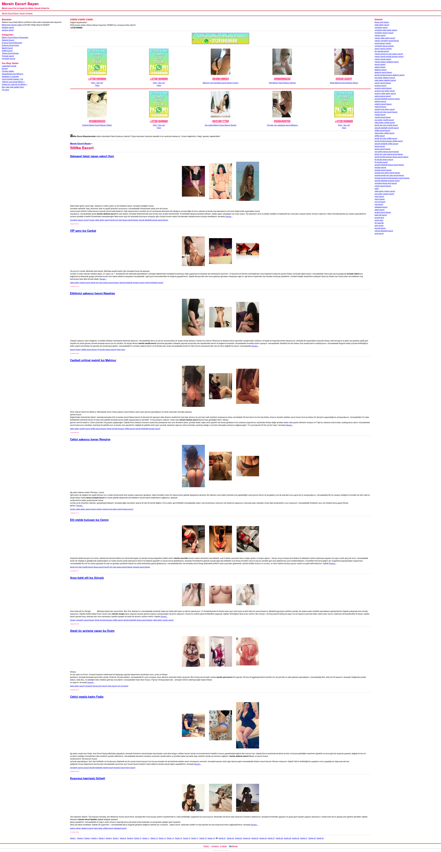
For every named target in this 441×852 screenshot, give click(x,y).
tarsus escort (128, 509)
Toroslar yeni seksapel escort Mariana (282, 125)
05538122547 (344, 78)
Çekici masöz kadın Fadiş (86, 696)
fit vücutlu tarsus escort (107, 349)
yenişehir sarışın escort (79, 220)
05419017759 (220, 121)
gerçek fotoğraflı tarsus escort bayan (153, 220)
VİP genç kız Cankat (83, 231)
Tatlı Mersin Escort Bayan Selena (282, 82)
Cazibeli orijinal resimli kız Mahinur (93, 360)
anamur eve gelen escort (112, 509)
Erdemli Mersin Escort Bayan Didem (97, 125)
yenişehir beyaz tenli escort (96, 686)
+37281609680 (97, 78)
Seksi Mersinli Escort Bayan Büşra (344, 82)
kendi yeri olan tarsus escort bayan (124, 220)
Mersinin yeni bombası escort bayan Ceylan (220, 82)
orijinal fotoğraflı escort (154, 282)
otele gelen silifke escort (103, 828)
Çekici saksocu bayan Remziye (90, 439)
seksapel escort (120, 828)
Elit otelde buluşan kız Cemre (89, 520)
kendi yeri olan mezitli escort (81, 567)
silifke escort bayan (89, 349)
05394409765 (282, 121)
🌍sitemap (233, 846)
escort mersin (75, 349)
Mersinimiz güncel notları (12, 24)
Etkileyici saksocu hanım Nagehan (92, 293)
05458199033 (220, 78)
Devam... (229, 216)
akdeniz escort (87, 828)
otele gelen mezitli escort (80, 282)
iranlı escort (112, 686)
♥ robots (223, 846)
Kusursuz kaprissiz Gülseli (87, 778)
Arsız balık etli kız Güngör (87, 578)
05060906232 (282, 78)
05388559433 (97, 121)
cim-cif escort (122, 686)
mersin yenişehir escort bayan (82, 620)
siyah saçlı (120, 349)
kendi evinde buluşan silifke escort (121, 428)
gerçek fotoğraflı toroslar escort (131, 282)
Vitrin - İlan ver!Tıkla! (97, 84)
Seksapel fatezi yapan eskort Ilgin (92, 156)
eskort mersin (75, 828)
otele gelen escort (77, 686)
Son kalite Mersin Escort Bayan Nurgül (220, 125)
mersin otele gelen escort (99, 220)
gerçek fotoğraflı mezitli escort (101, 767)
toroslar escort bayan (141, 567)
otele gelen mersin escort (163, 620)
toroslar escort (119, 767)
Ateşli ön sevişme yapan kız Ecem (92, 631)
